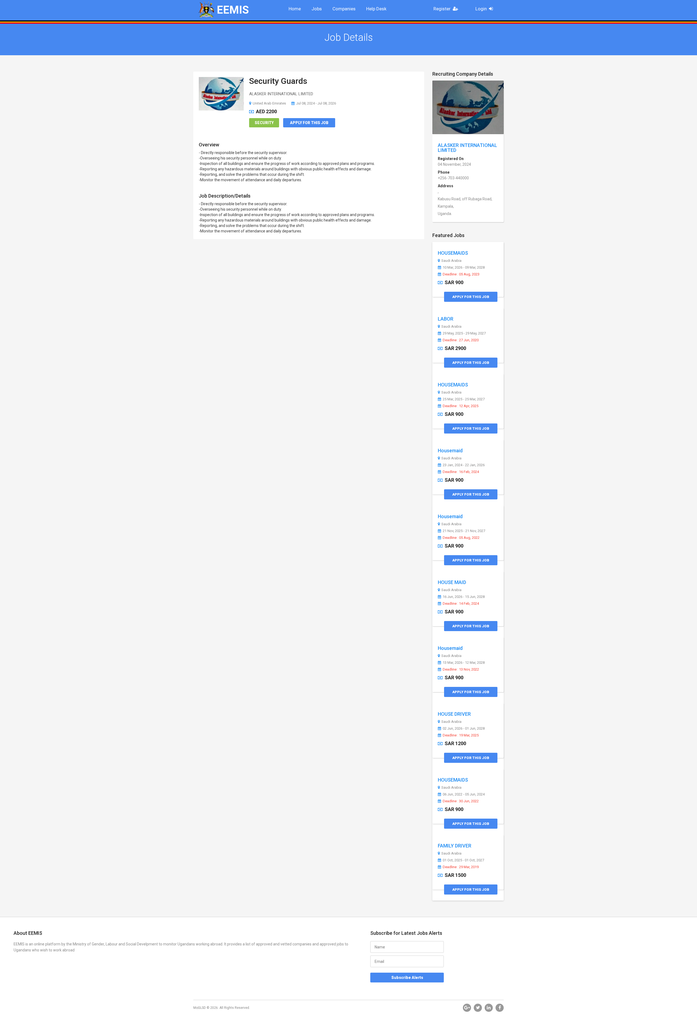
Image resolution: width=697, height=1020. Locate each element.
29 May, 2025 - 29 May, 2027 (464, 333)
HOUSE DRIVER (454, 714)
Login (481, 8)
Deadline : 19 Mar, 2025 (461, 735)
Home (295, 8)
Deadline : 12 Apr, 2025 (460, 406)
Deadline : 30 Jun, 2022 (461, 801)
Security (264, 123)
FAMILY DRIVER (454, 846)
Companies (344, 8)
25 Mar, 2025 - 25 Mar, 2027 (464, 399)
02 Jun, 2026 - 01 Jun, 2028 (464, 728)
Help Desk (376, 8)
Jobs (316, 8)
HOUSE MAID (452, 582)
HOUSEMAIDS (453, 253)
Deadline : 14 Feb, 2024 (461, 604)
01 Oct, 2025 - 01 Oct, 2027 (463, 860)
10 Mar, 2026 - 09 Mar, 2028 (464, 267)
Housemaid (450, 450)
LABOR (445, 319)
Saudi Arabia (451, 261)
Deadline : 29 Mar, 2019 (461, 867)
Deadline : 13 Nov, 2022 (461, 669)
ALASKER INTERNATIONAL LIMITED (467, 147)
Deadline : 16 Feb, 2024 (461, 472)
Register (442, 8)
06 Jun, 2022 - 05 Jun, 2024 (464, 794)
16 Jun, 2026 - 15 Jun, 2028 (464, 597)
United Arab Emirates (269, 103)
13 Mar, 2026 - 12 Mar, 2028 (464, 663)
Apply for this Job (309, 123)
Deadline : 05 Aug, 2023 (461, 274)
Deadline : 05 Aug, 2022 (461, 538)
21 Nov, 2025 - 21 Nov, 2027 (464, 531)
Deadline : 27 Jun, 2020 (461, 340)
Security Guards (278, 81)
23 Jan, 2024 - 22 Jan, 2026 (464, 465)
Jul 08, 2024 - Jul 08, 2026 (316, 103)
